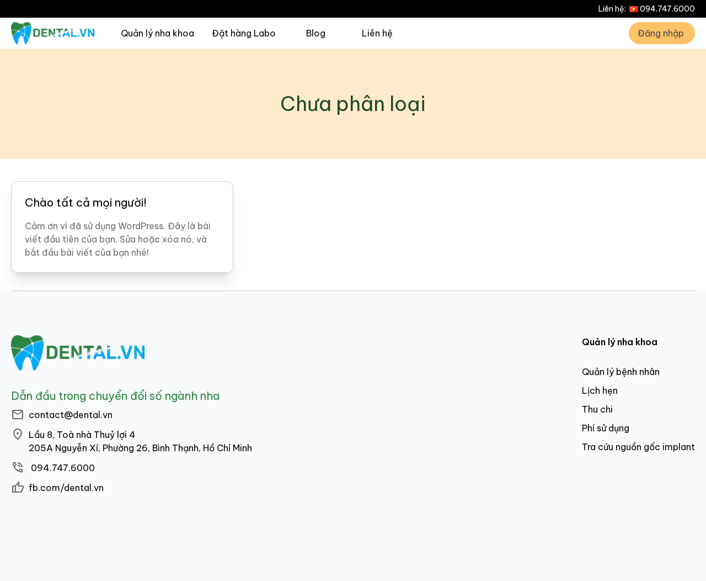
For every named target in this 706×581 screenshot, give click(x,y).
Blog (315, 33)
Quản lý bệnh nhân (621, 371)
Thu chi (597, 409)
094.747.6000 (667, 9)
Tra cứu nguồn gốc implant (638, 446)
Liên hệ (377, 33)
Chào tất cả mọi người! (86, 202)
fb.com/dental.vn (66, 487)
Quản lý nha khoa (157, 33)
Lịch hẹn (600, 390)
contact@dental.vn (71, 414)
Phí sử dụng (605, 428)
